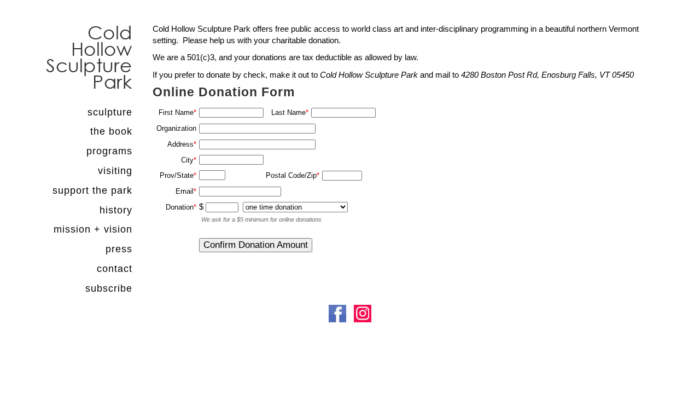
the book (111, 131)
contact (114, 268)
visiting (115, 170)
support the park (92, 190)
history (116, 210)
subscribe (108, 288)
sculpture (110, 112)
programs (109, 151)
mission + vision (93, 229)
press (119, 249)
